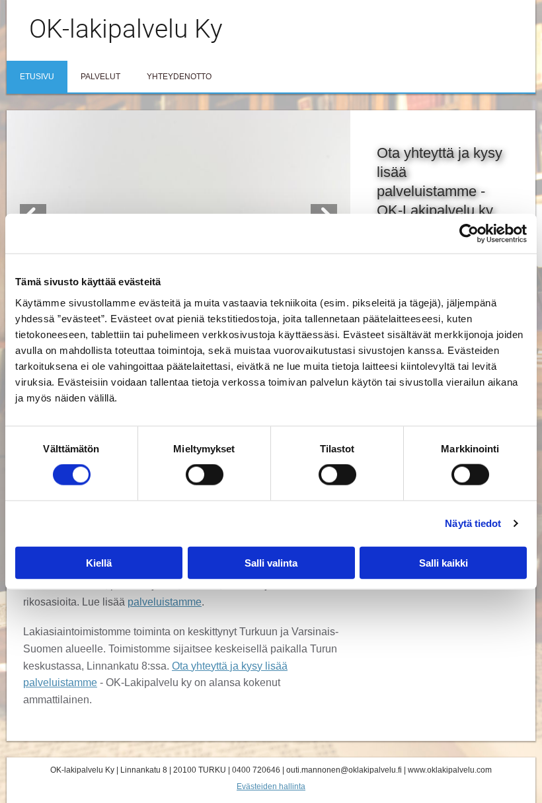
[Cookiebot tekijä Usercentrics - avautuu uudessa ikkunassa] (469, 234)
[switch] (204, 474)
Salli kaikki (443, 562)
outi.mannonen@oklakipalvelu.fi (344, 770)
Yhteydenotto (179, 76)
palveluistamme (165, 602)
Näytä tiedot (473, 523)
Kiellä (99, 562)
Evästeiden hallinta (271, 786)
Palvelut (100, 76)
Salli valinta (271, 562)
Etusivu (37, 76)
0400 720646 (256, 770)
